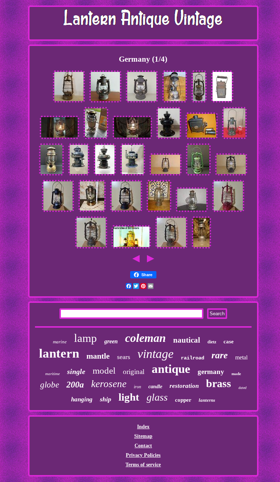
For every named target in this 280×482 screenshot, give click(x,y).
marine (60, 341)
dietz (211, 341)
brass (218, 383)
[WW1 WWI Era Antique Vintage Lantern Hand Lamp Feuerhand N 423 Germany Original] (231, 175)
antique (171, 368)
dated (242, 388)
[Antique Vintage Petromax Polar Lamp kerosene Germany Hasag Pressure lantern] (133, 175)
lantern (59, 353)
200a (75, 384)
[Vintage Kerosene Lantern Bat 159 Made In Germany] (59, 139)
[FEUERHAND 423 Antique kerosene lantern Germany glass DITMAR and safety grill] (91, 248)
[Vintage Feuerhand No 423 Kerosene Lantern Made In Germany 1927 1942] (132, 139)
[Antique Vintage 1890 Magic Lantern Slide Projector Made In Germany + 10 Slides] (201, 139)
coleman (145, 337)
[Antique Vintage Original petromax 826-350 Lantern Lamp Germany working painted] (201, 248)
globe (49, 384)
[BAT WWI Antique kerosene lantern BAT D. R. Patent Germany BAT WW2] (68, 102)
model (104, 370)
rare (219, 355)
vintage (155, 353)
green (111, 341)
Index (143, 426)
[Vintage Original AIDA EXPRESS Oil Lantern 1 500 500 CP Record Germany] (96, 139)
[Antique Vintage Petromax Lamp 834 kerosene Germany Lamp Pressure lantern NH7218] (104, 175)
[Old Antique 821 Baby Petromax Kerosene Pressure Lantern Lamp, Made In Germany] (51, 175)
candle (155, 386)
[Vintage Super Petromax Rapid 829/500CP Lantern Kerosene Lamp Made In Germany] (174, 102)
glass (157, 397)
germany (211, 371)
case (228, 341)
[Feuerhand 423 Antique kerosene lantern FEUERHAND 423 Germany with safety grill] (126, 212)
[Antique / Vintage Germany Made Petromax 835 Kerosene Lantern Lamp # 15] (169, 139)
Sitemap (143, 436)
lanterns (207, 400)
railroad (192, 358)
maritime (52, 373)
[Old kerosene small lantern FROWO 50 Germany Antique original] (105, 102)
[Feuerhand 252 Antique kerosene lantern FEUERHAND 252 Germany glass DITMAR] (57, 212)
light (128, 397)
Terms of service (143, 464)
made (236, 373)
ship (105, 399)
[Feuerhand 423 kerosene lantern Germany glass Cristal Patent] (171, 248)
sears (123, 356)
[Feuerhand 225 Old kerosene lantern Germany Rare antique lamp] (141, 102)
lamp (85, 338)
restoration (184, 385)
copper (183, 400)
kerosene (109, 383)
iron (137, 386)
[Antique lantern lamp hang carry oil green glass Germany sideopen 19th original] (222, 102)
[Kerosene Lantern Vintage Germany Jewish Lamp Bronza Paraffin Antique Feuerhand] (92, 212)
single (76, 371)
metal (241, 357)
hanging (82, 399)
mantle (98, 355)
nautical (186, 340)
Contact (143, 445)
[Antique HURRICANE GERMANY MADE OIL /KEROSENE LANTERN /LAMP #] (199, 102)
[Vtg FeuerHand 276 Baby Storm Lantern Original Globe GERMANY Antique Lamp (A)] (234, 139)
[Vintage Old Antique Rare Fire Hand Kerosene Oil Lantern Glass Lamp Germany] (191, 212)
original (133, 371)
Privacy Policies (143, 455)
